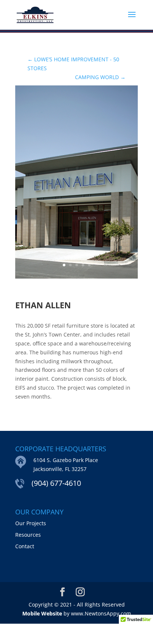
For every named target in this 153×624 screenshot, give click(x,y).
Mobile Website (42, 613)
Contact (24, 546)
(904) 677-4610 (56, 483)
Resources (28, 534)
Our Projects (30, 523)
